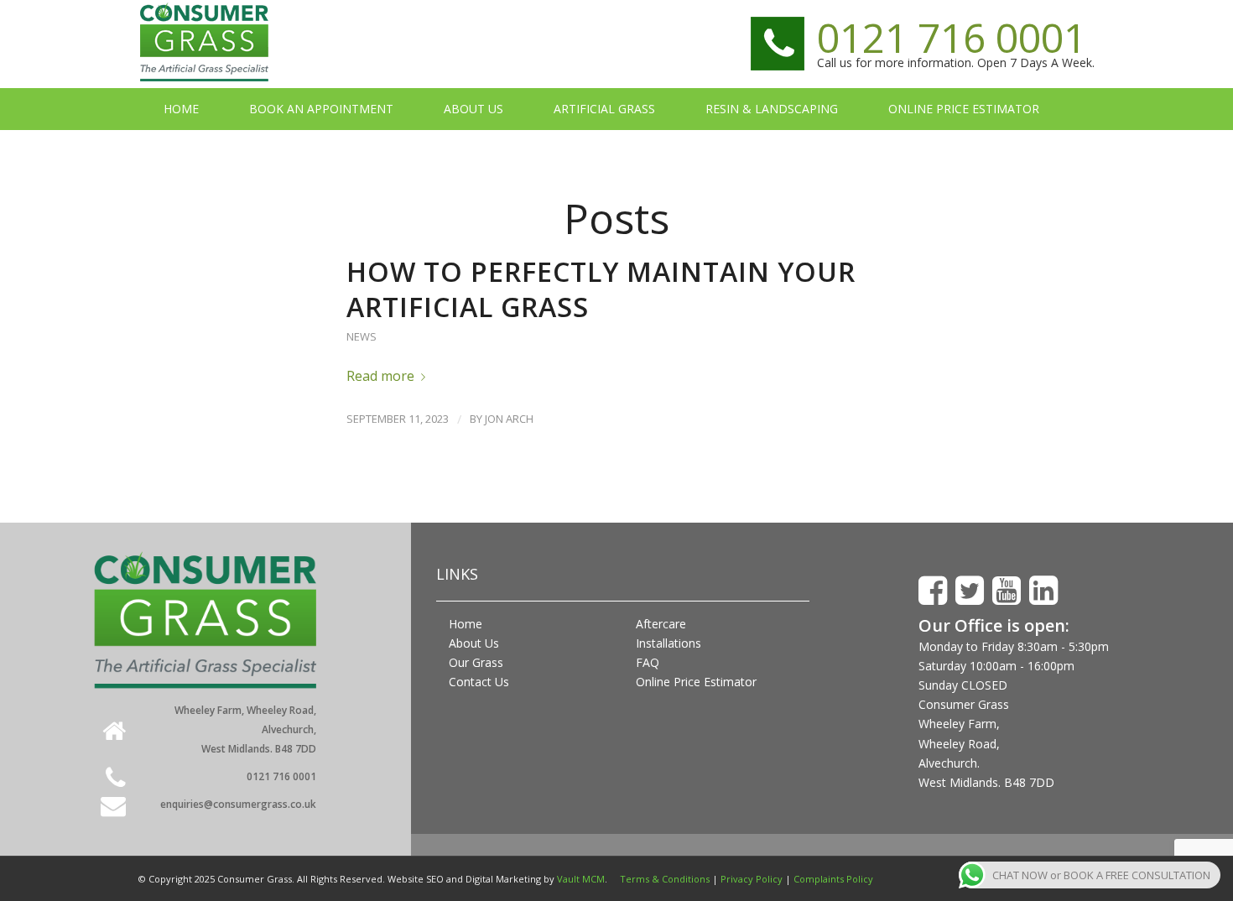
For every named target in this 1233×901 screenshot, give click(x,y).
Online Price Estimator (696, 682)
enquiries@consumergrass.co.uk (238, 804)
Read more (380, 376)
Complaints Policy (833, 878)
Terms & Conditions (665, 878)
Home (465, 624)
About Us (474, 643)
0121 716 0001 (951, 37)
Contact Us (479, 682)
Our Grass (476, 662)
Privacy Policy (752, 878)
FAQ (647, 662)
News (361, 336)
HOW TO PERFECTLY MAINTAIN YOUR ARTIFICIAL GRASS (601, 289)
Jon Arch (509, 418)
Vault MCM (581, 878)
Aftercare (661, 624)
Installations (668, 643)
